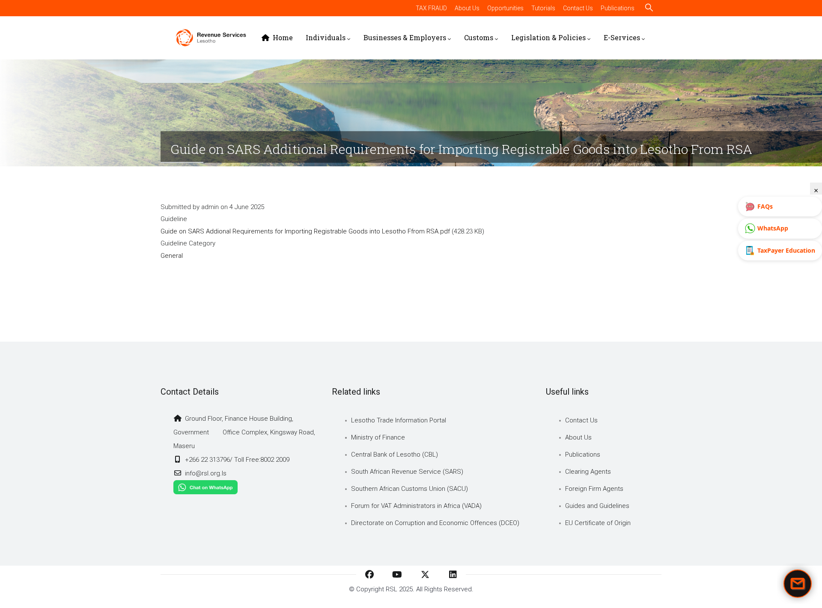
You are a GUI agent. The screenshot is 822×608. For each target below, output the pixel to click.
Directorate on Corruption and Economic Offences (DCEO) (435, 523)
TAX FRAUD (431, 8)
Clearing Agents (588, 471)
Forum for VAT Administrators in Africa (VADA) (416, 506)
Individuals (325, 37)
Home (282, 37)
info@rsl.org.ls (204, 473)
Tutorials (543, 8)
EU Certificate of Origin (598, 523)
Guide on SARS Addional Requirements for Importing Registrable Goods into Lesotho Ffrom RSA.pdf (305, 231)
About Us (467, 8)
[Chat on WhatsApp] (205, 487)
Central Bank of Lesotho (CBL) (394, 454)
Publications (617, 8)
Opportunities (505, 8)
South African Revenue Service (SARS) (407, 471)
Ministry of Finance (378, 437)
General (172, 256)
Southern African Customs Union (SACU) (409, 489)
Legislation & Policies (548, 37)
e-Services (622, 37)
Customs (478, 37)
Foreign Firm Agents (594, 489)
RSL (391, 589)
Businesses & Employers (404, 37)
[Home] (211, 37)
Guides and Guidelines (597, 506)
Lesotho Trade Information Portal (398, 420)
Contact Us (578, 8)
